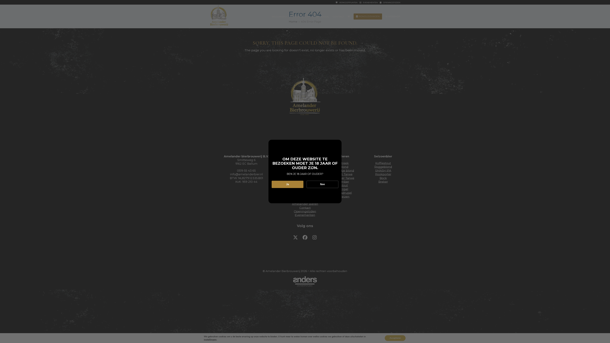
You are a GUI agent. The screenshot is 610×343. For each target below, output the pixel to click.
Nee (322, 184)
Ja (287, 184)
